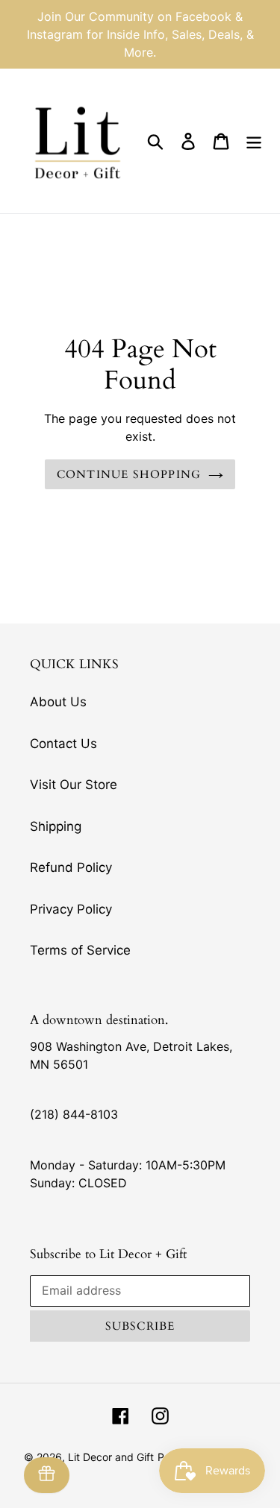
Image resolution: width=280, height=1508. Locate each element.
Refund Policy (71, 867)
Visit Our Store (73, 784)
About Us (58, 701)
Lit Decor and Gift (111, 1457)
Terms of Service (80, 950)
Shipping (55, 826)
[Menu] (253, 141)
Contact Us (63, 743)
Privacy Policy (71, 909)
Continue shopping (129, 474)
